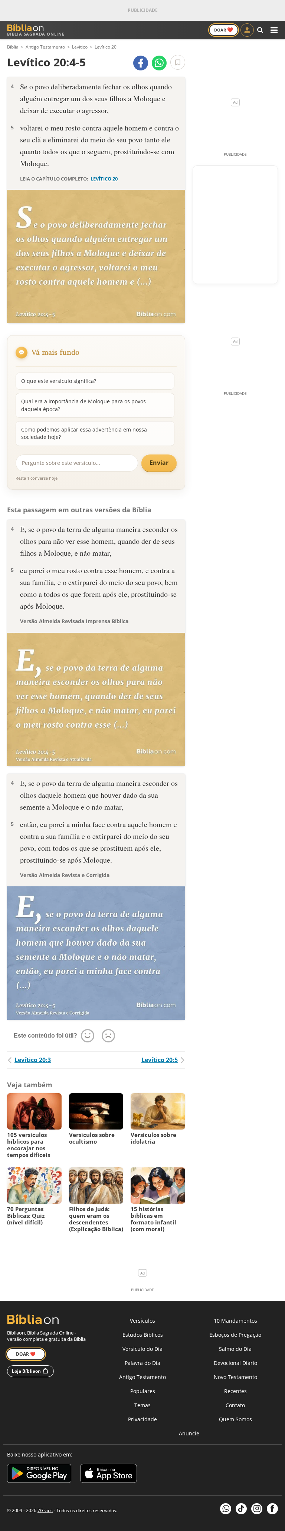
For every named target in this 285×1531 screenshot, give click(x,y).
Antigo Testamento (142, 1376)
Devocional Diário (235, 1362)
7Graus (45, 1510)
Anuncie (189, 1433)
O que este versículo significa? (58, 380)
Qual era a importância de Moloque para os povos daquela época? (83, 405)
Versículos (142, 1320)
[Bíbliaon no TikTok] (241, 1508)
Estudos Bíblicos (142, 1334)
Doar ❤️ (26, 1354)
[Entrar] (247, 30)
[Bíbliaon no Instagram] (256, 1508)
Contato (235, 1405)
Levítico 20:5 (159, 1060)
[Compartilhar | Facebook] (140, 63)
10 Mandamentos (235, 1320)
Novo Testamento (235, 1376)
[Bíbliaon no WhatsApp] (225, 1508)
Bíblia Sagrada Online (36, 34)
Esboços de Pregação (235, 1334)
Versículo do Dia (142, 1348)
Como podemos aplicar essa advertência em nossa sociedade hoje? (84, 433)
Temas (142, 1405)
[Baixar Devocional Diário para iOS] (108, 1474)
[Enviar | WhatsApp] (159, 63)
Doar (223, 29)
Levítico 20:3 (32, 1060)
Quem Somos (235, 1419)
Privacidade (142, 1419)
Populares (142, 1391)
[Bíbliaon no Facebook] (272, 1508)
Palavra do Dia (142, 1362)
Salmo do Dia (235, 1348)
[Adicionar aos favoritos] (177, 62)
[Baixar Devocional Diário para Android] (39, 1474)
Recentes (235, 1391)
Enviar (159, 463)
